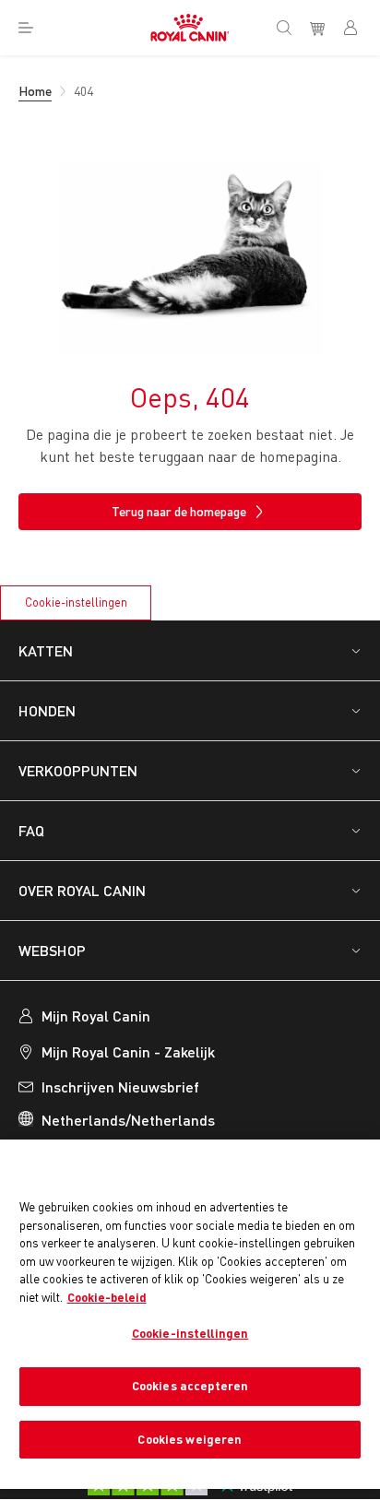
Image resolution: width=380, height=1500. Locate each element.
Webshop (52, 950)
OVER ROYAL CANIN (82, 890)
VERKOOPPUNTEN (77, 770)
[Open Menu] (26, 27)
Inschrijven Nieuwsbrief (120, 1086)
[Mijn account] (358, 27)
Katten (45, 650)
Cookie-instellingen (76, 602)
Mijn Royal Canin (96, 1015)
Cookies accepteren (190, 1385)
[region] (190, 1314)
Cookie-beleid (107, 1297)
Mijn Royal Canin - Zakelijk (128, 1051)
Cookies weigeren (189, 1439)
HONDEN (47, 710)
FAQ (31, 830)
